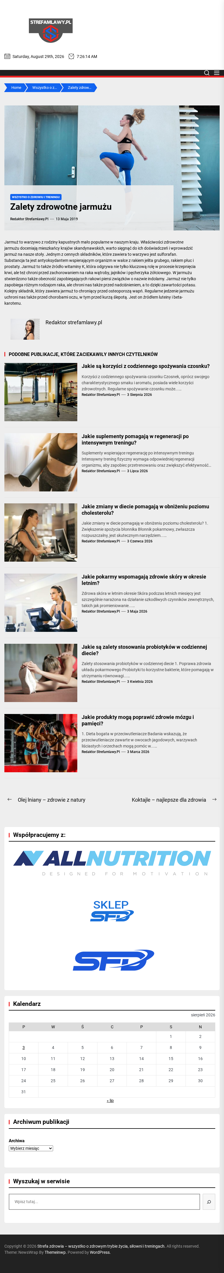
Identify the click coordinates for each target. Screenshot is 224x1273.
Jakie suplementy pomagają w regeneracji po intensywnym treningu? (135, 439)
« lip (110, 1100)
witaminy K (74, 266)
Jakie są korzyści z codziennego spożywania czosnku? (146, 366)
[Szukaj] (209, 1202)
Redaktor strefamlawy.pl (29, 219)
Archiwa (16, 1140)
